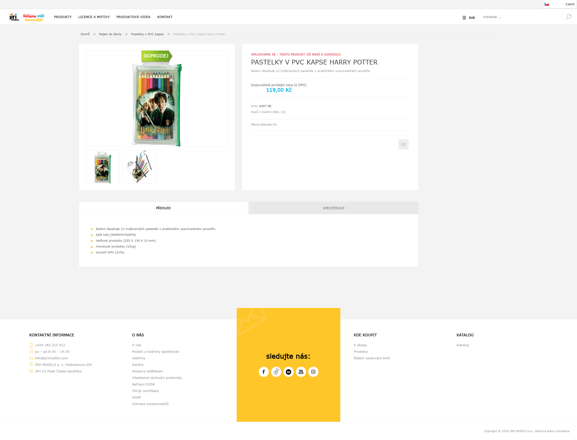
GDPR (136, 397)
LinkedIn (289, 372)
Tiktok (276, 372)
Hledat (568, 17)
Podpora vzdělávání (147, 371)
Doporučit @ (403, 144)
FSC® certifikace (145, 391)
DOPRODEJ (156, 55)
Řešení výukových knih (372, 358)
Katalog (463, 345)
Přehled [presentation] (163, 208)
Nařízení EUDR (143, 384)
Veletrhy (138, 358)
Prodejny (361, 351)
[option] (102, 166)
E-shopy (360, 345)
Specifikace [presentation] (334, 208)
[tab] (164, 208)
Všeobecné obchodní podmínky (157, 378)
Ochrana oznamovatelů (150, 404)
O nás (136, 345)
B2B (472, 17)
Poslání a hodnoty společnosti (155, 351)
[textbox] (519, 17)
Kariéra (137, 365)
